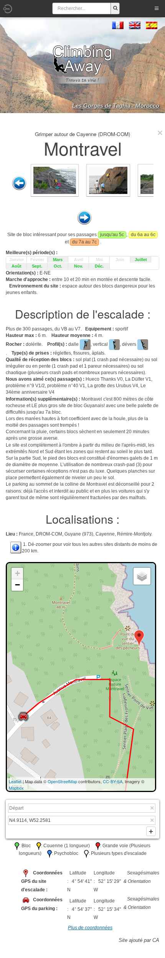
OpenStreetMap (62, 781)
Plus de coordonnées (90, 927)
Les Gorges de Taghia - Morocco (115, 105)
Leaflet (15, 781)
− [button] (17, 585)
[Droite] (84, 217)
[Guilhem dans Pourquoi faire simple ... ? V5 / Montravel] (55, 180)
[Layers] (142, 576)
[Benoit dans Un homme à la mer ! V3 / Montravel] (108, 180)
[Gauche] (19, 183)
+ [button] (17, 573)
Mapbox (16, 788)
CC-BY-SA (112, 781)
